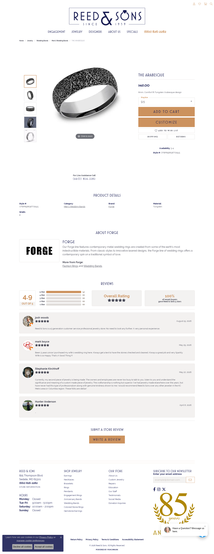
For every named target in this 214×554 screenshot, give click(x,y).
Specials (132, 32)
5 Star (42, 292)
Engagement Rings (73, 495)
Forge (111, 206)
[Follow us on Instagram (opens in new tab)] (158, 489)
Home (21, 41)
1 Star (42, 304)
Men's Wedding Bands (60, 41)
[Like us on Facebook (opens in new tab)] (154, 489)
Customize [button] (166, 122)
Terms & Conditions (110, 539)
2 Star (42, 301)
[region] (85, 108)
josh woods (42, 317)
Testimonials (114, 495)
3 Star (42, 298)
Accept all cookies (44, 546)
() (83, 292)
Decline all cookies (22, 546)
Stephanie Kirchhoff (47, 368)
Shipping (152, 137)
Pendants (68, 491)
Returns (181, 137)
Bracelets (68, 483)
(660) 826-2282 (155, 32)
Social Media (115, 499)
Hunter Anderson (45, 401)
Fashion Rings (70, 266)
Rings (66, 487)
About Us (114, 32)
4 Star (42, 295)
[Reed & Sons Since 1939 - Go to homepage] (107, 14)
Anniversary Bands (73, 499)
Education (113, 487)
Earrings (68, 475)
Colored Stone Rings (74, 507)
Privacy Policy (92, 539)
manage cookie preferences (30, 540)
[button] (194, 4)
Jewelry (76, 32)
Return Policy (76, 539)
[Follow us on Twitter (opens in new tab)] (164, 489)
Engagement (56, 32)
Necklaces (69, 479)
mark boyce (42, 341)
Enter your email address (167, 474)
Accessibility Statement (133, 539)
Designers (95, 32)
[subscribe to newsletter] (190, 480)
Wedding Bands (42, 41)
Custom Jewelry (116, 479)
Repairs (112, 483)
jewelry (30, 41)
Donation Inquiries (117, 503)
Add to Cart (166, 111)
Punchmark (112, 550)
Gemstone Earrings (73, 511)
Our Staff (113, 491)
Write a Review (107, 439)
